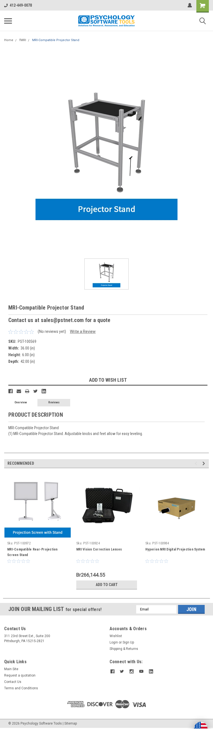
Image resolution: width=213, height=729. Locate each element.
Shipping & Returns (124, 649)
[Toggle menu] (8, 21)
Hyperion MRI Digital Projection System (175, 549)
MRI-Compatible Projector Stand (55, 40)
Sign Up (128, 642)
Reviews (54, 402)
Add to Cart (107, 584)
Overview (20, 402)
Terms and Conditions (21, 688)
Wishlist (116, 636)
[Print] (27, 391)
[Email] (19, 391)
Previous (197, 463)
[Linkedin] (44, 391)
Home (8, 40)
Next (204, 463)
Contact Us (12, 682)
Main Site (11, 669)
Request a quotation (20, 675)
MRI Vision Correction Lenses (99, 549)
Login (114, 642)
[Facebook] (10, 391)
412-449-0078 (21, 5)
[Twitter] (35, 391)
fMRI (22, 40)
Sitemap (70, 723)
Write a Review (83, 331)
